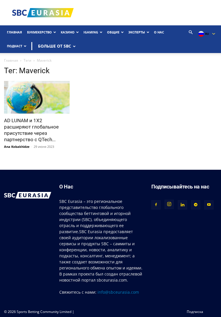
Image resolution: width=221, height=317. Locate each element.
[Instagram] (169, 204)
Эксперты (136, 32)
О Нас (159, 32)
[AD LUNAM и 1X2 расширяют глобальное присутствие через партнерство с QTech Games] (37, 97)
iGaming (90, 32)
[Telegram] (195, 205)
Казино (68, 32)
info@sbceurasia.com (118, 292)
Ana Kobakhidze (17, 146)
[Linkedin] (182, 205)
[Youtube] (209, 205)
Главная (14, 32)
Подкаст (14, 46)
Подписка (195, 311)
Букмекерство (39, 32)
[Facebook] (156, 205)
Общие (113, 32)
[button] (191, 32)
